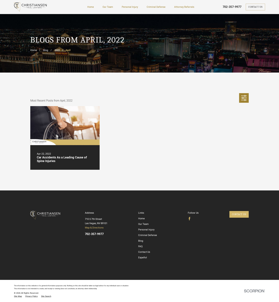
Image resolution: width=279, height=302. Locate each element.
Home (141, 218)
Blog (140, 240)
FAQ (140, 246)
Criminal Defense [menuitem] (156, 7)
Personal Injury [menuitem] (130, 7)
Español (142, 257)
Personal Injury (146, 229)
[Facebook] (189, 218)
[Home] (30, 7)
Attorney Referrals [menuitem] (184, 7)
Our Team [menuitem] (108, 7)
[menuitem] (18, 296)
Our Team (143, 224)
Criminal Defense (147, 235)
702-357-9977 (232, 7)
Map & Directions (94, 227)
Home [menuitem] (90, 7)
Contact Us (255, 7)
